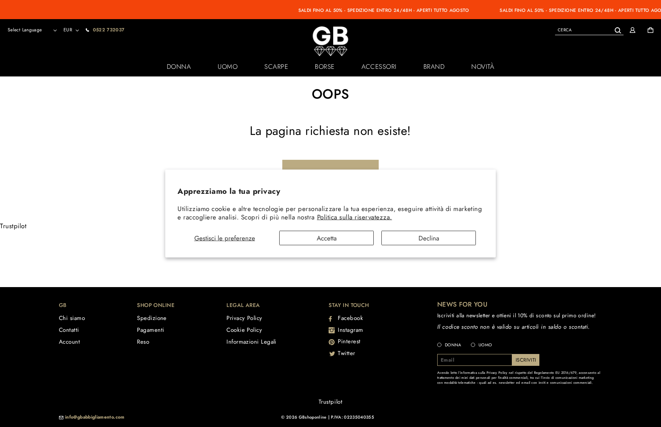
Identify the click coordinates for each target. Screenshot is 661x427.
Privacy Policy (244, 318)
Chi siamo (72, 318)
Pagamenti (150, 330)
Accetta (327, 238)
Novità (482, 66)
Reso (143, 342)
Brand (434, 66)
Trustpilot (13, 226)
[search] (589, 29)
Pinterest (349, 341)
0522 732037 (109, 29)
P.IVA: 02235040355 (352, 417)
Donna (179, 66)
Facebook (350, 318)
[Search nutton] (617, 29)
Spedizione (152, 318)
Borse (325, 66)
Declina (428, 238)
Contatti (69, 330)
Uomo (228, 66)
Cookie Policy (244, 330)
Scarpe (276, 66)
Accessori (379, 66)
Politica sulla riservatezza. (354, 216)
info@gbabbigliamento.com (95, 417)
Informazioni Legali (251, 342)
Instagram (350, 330)
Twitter (346, 353)
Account (69, 342)
